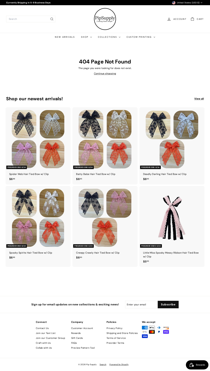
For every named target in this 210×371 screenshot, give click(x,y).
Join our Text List (45, 333)
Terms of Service (116, 338)
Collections (108, 37)
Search (103, 364)
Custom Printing (140, 37)
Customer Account (82, 328)
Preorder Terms (115, 342)
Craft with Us (43, 342)
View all (199, 98)
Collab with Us (44, 347)
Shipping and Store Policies (122, 333)
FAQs (74, 342)
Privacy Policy (115, 328)
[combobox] (30, 19)
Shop (85, 37)
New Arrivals (65, 37)
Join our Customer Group (50, 338)
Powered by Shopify (119, 364)
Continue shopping (105, 73)
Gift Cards (77, 338)
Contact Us (42, 328)
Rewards (76, 333)
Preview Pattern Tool (83, 347)
